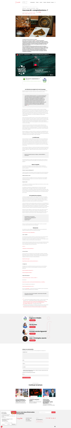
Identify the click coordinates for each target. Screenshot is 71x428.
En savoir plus (32, 320)
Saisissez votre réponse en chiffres (29, 372)
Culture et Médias (20, 396)
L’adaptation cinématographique (27, 248)
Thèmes (37, 2)
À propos (52, 2)
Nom (24, 360)
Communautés (32, 2)
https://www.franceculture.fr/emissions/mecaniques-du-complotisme (34, 306)
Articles (41, 2)
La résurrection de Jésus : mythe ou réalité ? (29, 277)
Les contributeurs (28, 420)
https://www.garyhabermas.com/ (27, 286)
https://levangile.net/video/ (27, 272)
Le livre (23, 246)
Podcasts (44, 2)
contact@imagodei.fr (39, 419)
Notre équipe (28, 419)
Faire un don (39, 421)
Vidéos (37, 8)
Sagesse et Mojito (34, 396)
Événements (48, 2)
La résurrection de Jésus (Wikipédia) (28, 232)
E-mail (24, 363)
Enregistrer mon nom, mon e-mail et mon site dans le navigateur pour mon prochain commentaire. (35, 370)
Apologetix (27, 288)
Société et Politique (31, 8)
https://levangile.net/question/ (27, 270)
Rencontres (47, 396)
